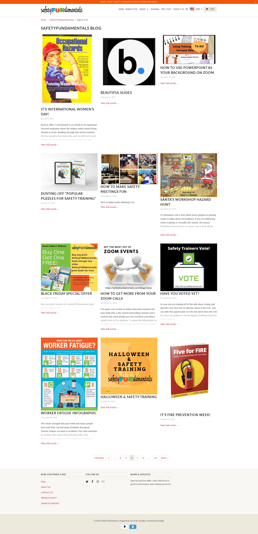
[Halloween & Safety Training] (129, 366)
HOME (121, 9)
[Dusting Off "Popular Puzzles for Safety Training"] (69, 172)
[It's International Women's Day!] (69, 70)
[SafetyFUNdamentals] (62, 10)
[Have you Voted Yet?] (188, 267)
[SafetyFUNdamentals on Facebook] (92, 481)
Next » (164, 457)
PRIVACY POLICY (49, 497)
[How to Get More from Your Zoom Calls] (129, 267)
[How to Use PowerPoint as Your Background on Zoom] (188, 49)
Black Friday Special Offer (66, 294)
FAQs (43, 481)
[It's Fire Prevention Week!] (188, 375)
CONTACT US (47, 492)
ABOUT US (45, 487)
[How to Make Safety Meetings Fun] (129, 168)
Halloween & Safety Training (129, 397)
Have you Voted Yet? (179, 294)
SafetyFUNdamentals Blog (71, 28)
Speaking (154, 9)
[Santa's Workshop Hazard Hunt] (188, 175)
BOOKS (144, 9)
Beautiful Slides (116, 93)
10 (155, 457)
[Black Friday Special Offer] (69, 267)
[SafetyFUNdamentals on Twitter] (87, 481)
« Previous (99, 457)
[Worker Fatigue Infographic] (69, 374)
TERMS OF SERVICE (50, 503)
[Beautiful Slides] (129, 61)
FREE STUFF (166, 9)
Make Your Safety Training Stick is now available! (129, 2)
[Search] (187, 10)
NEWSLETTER (131, 9)
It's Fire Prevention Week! (185, 415)
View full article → (50, 144)
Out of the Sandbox (138, 520)
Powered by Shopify (155, 520)
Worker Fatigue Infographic (69, 413)
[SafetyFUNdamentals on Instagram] (98, 481)
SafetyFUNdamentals (109, 520)
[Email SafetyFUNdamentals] (103, 481)
